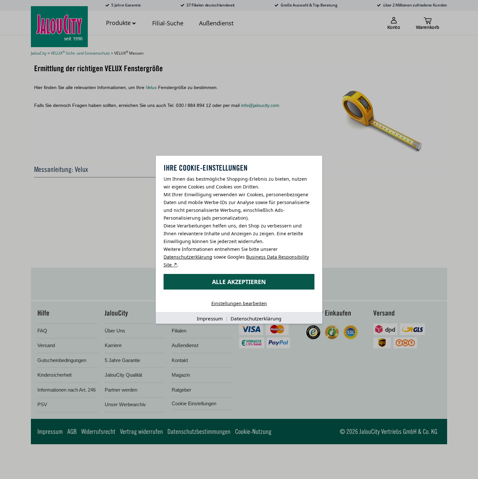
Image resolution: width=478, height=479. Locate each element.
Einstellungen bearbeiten (239, 303)
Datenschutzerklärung (188, 257)
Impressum (210, 318)
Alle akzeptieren (239, 282)
